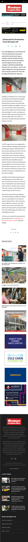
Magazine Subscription (7, 523)
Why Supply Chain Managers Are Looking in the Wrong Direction (13, 264)
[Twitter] (12, 46)
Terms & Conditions (14, 468)
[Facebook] (8, 46)
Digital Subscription (6, 527)
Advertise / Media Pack (7, 520)
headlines (13, 229)
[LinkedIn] (19, 46)
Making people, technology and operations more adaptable (14, 306)
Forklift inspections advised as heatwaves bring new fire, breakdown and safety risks (18, 508)
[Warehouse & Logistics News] (14, 9)
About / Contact (5, 531)
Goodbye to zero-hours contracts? (10, 285)
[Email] (16, 46)
